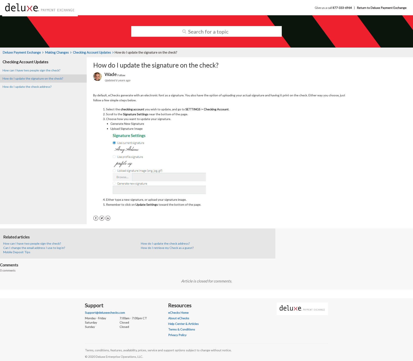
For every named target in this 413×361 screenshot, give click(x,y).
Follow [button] (121, 75)
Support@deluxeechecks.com (105, 312)
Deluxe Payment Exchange (22, 52)
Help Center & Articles (183, 324)
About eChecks (178, 318)
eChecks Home (178, 312)
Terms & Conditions (181, 329)
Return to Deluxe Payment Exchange (382, 7)
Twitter (102, 218)
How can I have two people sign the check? (31, 70)
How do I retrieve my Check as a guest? (167, 248)
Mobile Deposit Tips (16, 252)
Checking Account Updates (92, 52)
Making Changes (57, 52)
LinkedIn (108, 218)
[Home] (40, 7)
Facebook (96, 218)
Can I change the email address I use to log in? (34, 248)
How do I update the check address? (27, 86)
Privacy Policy (177, 335)
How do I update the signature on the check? (33, 78)
